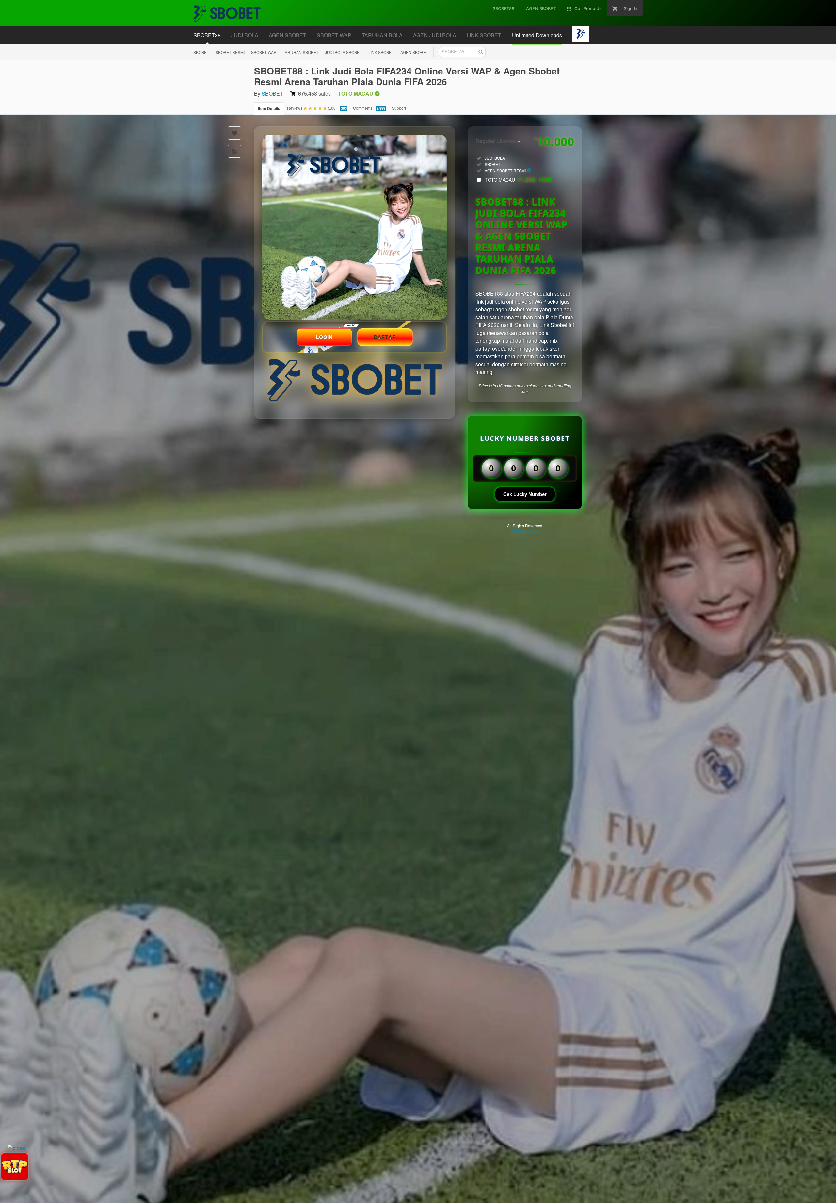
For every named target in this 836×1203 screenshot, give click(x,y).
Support (399, 108)
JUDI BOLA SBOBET (343, 52)
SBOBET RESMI (230, 52)
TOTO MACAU (518, 180)
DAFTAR (385, 337)
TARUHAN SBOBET (300, 52)
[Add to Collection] (234, 151)
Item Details (269, 108)
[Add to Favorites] (234, 133)
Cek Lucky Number (525, 494)
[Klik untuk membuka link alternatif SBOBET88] (354, 227)
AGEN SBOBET (414, 52)
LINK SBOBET (381, 52)
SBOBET (201, 52)
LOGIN (324, 337)
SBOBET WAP (263, 52)
